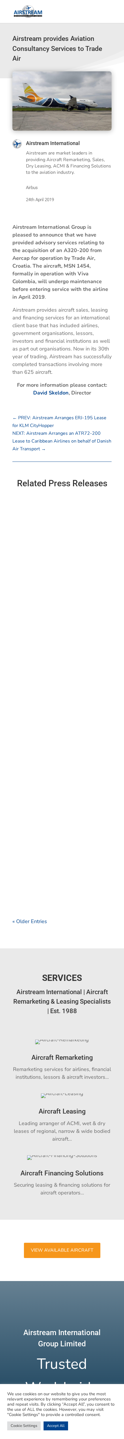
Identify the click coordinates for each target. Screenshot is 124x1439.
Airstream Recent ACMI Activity (51, 575)
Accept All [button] (56, 1425)
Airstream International (53, 143)
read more (30, 629)
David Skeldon (51, 392)
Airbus (32, 187)
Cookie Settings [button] (24, 1425)
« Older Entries (29, 921)
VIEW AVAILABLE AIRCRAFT (62, 1250)
